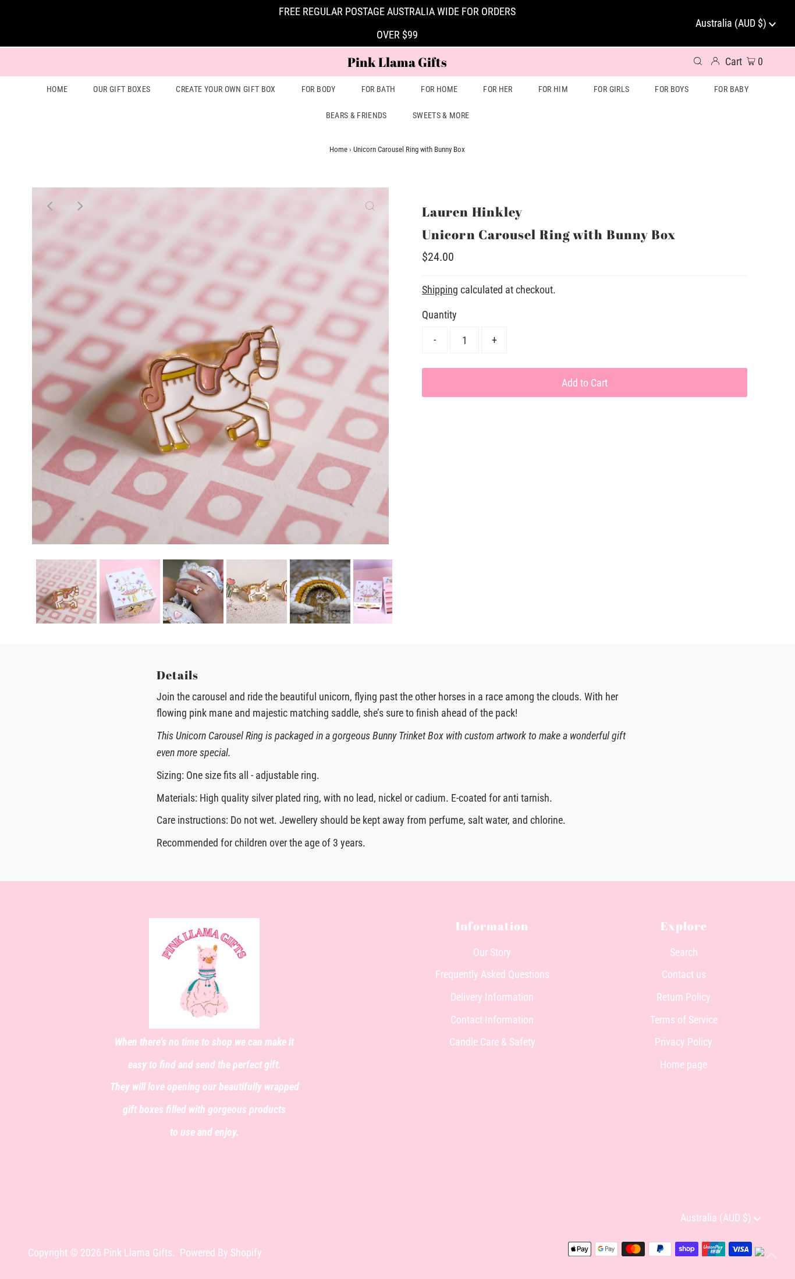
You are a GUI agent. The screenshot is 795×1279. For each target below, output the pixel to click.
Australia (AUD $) (732, 23)
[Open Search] (697, 62)
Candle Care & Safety (492, 1042)
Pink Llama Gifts (397, 62)
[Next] (79, 206)
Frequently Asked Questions (492, 974)
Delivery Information (492, 997)
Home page (683, 1064)
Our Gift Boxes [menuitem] (121, 89)
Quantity (439, 315)
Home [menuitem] (57, 89)
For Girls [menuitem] (611, 89)
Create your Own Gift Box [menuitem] (225, 89)
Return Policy (683, 997)
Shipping (440, 290)
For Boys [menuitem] (671, 89)
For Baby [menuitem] (731, 89)
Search (684, 952)
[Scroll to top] (771, 1255)
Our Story (492, 952)
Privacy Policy (683, 1042)
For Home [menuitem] (439, 89)
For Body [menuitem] (318, 89)
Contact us (684, 974)
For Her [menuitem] (497, 89)
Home (338, 149)
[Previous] (50, 206)
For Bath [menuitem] (378, 89)
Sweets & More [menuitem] (441, 115)
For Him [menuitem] (553, 89)
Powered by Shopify (221, 1252)
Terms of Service (684, 1020)
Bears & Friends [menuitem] (356, 115)
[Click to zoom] (370, 206)
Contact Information (492, 1020)
